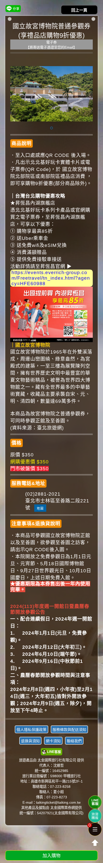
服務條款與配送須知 (69, 729)
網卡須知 (53, 741)
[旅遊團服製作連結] (95, 816)
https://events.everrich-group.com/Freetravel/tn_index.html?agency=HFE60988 (51, 278)
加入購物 (51, 855)
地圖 (40, 508)
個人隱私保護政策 (31, 729)
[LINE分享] (13, 8)
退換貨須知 (30, 741)
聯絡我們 (74, 741)
